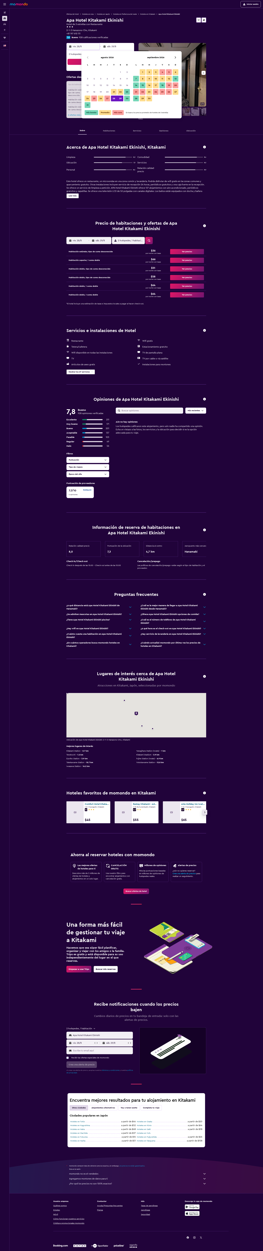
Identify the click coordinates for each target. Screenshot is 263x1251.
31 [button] (88, 105)
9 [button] (127, 79)
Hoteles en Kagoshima (80, 1125)
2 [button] (127, 72)
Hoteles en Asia (88, 14)
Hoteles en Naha (77, 1129)
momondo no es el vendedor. (84, 1174)
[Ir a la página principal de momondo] (19, 4)
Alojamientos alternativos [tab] (103, 1108)
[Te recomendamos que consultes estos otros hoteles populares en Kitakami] (204, 793)
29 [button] (120, 98)
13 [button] (107, 85)
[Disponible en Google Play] (192, 1206)
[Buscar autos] (4, 24)
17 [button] (87, 92)
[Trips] (4, 37)
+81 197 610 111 (73, 34)
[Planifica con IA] (4, 30)
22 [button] (120, 92)
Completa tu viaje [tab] (151, 1108)
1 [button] (120, 72)
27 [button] (107, 98)
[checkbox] (80, 492)
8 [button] (120, 79)
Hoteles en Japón (103, 14)
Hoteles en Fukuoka (79, 1137)
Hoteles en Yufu (144, 1133)
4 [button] (94, 79)
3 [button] (87, 79)
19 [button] (101, 92)
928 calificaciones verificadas (93, 37)
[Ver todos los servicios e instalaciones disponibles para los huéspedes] (204, 330)
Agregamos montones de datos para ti (88, 1179)
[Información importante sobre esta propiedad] (204, 530)
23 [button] (127, 92)
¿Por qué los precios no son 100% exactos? (90, 1184)
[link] (136, 891)
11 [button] (94, 85)
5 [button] (100, 79)
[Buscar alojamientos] (4, 18)
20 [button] (107, 92)
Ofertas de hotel (72, 14)
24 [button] (87, 98)
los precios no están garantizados (132, 1166)
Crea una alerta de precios (184, 874)
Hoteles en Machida (79, 1133)
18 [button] (94, 92)
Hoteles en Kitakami (147, 14)
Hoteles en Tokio (77, 1122)
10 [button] (87, 85)
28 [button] (114, 98)
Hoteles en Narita (77, 1141)
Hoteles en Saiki (144, 1129)
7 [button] (113, 79)
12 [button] (101, 85)
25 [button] (94, 98)
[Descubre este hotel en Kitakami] (204, 147)
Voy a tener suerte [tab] (129, 1108)
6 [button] (107, 79)
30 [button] (127, 98)
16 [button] (127, 85)
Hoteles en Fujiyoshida (147, 1137)
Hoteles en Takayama (146, 1141)
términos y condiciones (110, 1070)
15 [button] (120, 85)
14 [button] (114, 85)
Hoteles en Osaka (144, 1122)
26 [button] (100, 98)
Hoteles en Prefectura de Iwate (125, 14)
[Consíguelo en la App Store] (192, 1213)
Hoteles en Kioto (144, 1125)
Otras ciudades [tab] (79, 1108)
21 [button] (114, 92)
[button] (5, 4)
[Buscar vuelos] (4, 12)
